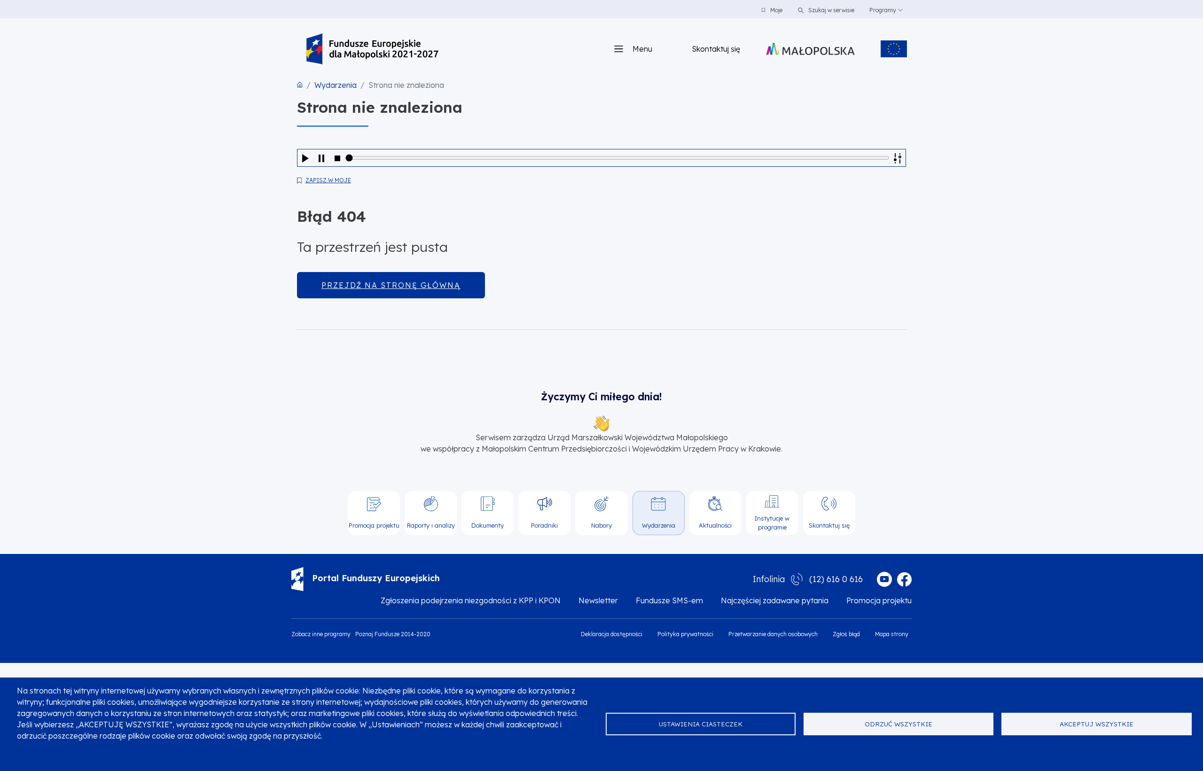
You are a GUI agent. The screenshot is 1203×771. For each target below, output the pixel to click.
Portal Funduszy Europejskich (376, 578)
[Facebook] (904, 579)
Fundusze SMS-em (669, 600)
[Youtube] (884, 579)
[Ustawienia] (898, 157)
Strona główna (300, 84)
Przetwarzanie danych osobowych (773, 634)
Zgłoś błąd (846, 634)
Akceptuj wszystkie (1096, 724)
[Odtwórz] (305, 157)
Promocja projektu (879, 600)
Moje (776, 10)
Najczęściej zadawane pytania (774, 600)
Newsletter (598, 600)
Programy (882, 10)
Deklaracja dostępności (611, 634)
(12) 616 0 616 (836, 579)
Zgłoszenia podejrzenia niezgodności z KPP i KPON (471, 600)
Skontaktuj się (716, 49)
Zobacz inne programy (321, 634)
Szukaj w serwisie (830, 10)
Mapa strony (891, 634)
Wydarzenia (335, 85)
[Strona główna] (372, 49)
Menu (642, 49)
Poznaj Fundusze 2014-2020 (392, 634)
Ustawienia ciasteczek (700, 724)
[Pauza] (321, 157)
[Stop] (337, 157)
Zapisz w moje (328, 180)
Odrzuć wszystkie (898, 724)
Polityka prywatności (685, 634)
